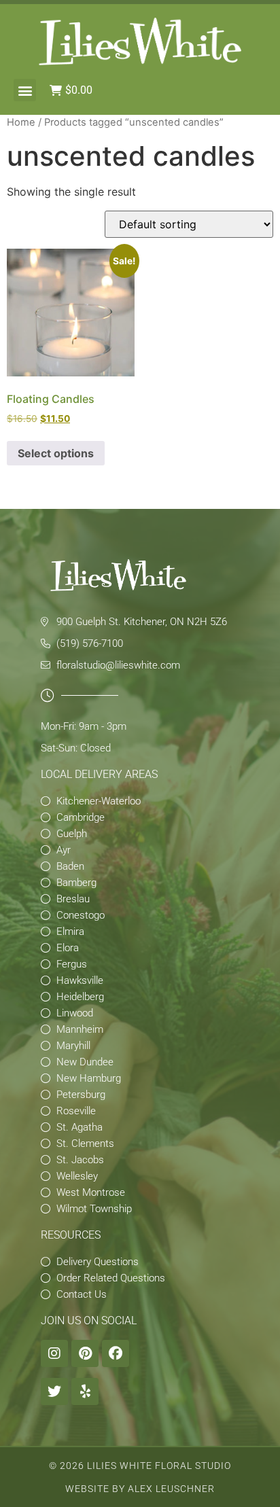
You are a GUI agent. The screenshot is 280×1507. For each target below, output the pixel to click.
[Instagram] (54, 1353)
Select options (56, 453)
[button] (25, 90)
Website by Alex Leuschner (140, 1488)
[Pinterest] (85, 1353)
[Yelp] (85, 1391)
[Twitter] (54, 1391)
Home (21, 122)
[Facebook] (115, 1353)
